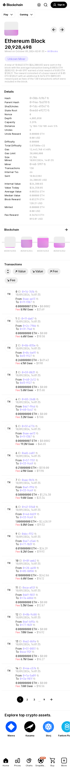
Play (6, 14)
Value (22, 271)
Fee (55, 271)
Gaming (24, 14)
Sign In (61, 5)
